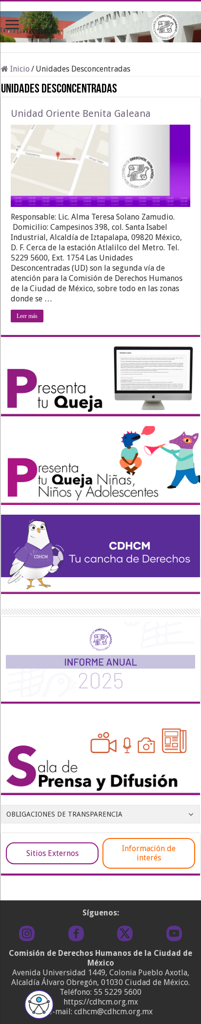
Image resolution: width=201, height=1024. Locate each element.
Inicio (19, 69)
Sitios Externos (52, 853)
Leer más (27, 316)
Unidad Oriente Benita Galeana (81, 113)
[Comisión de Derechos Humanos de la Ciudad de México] (100, 25)
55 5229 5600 (117, 992)
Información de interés (149, 853)
